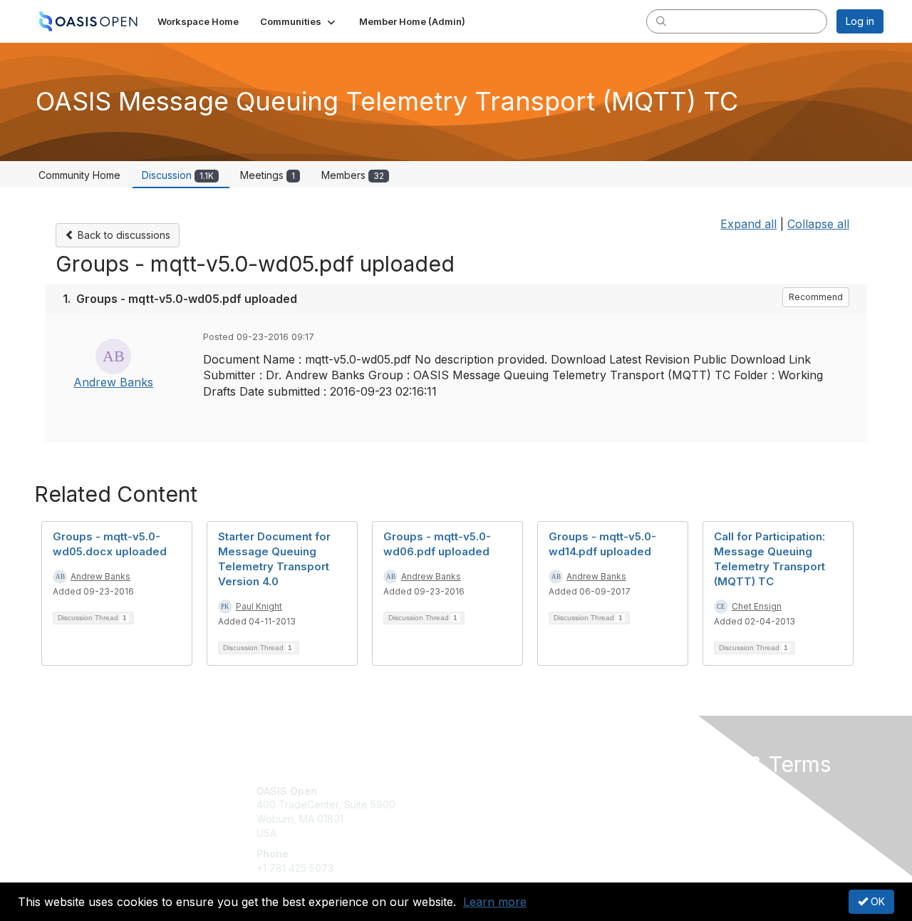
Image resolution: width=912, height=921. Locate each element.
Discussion (178, 175)
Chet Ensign (757, 606)
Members (352, 175)
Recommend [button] (816, 297)
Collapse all (818, 224)
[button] (298, 21)
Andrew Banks (113, 382)
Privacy (685, 804)
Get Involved (492, 791)
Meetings (267, 175)
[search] (661, 20)
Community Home (79, 175)
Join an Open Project (511, 812)
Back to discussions (122, 235)
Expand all (748, 224)
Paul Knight (259, 606)
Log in (860, 21)
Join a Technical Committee (526, 833)
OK (876, 901)
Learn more (495, 902)
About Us (689, 791)
